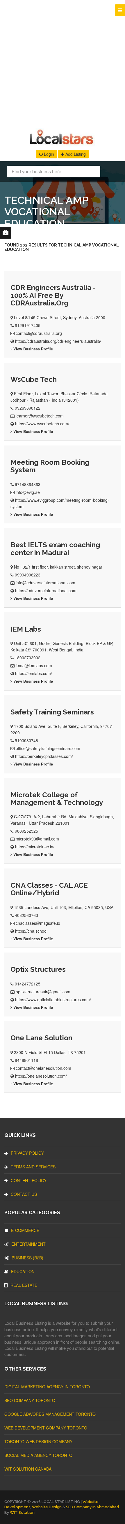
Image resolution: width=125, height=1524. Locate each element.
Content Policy (29, 1180)
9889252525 (26, 831)
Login (48, 154)
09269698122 (27, 408)
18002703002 (27, 657)
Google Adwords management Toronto (50, 1414)
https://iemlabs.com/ (33, 673)
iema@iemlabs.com (34, 665)
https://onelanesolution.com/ (41, 1076)
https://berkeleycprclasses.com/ (44, 756)
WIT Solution (22, 1512)
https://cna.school (31, 931)
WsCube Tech (33, 379)
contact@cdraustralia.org (39, 333)
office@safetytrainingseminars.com (48, 748)
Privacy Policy (27, 1153)
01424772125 (27, 984)
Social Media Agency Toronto (38, 1455)
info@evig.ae (28, 492)
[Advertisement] (62, 62)
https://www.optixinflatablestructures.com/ (53, 999)
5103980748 (26, 740)
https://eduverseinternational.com (45, 590)
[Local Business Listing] (62, 143)
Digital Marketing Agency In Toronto (47, 1387)
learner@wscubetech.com (40, 416)
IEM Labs (25, 629)
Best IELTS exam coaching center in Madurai (55, 549)
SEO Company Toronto (29, 1400)
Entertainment (28, 1244)
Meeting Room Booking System (49, 466)
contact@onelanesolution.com (43, 1068)
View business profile (33, 349)
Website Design (47, 1507)
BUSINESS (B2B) (27, 1258)
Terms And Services (33, 1167)
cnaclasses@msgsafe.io (38, 923)
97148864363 (27, 484)
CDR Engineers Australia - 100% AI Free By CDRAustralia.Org (53, 295)
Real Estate (23, 1285)
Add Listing (75, 154)
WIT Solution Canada (27, 1469)
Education (23, 1271)
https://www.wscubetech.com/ (42, 424)
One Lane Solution (41, 1038)
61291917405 (27, 325)
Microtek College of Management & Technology (56, 799)
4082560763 (26, 915)
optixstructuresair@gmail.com (43, 992)
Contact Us (24, 1194)
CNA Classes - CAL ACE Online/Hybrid (49, 889)
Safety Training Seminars (52, 712)
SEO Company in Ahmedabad (92, 1507)
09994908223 (27, 575)
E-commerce (25, 1230)
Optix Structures (38, 969)
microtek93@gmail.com (37, 839)
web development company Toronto (45, 1428)
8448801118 (26, 1060)
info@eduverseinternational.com (45, 583)
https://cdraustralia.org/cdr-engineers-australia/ (58, 341)
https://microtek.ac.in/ (34, 847)
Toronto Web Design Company (38, 1441)
